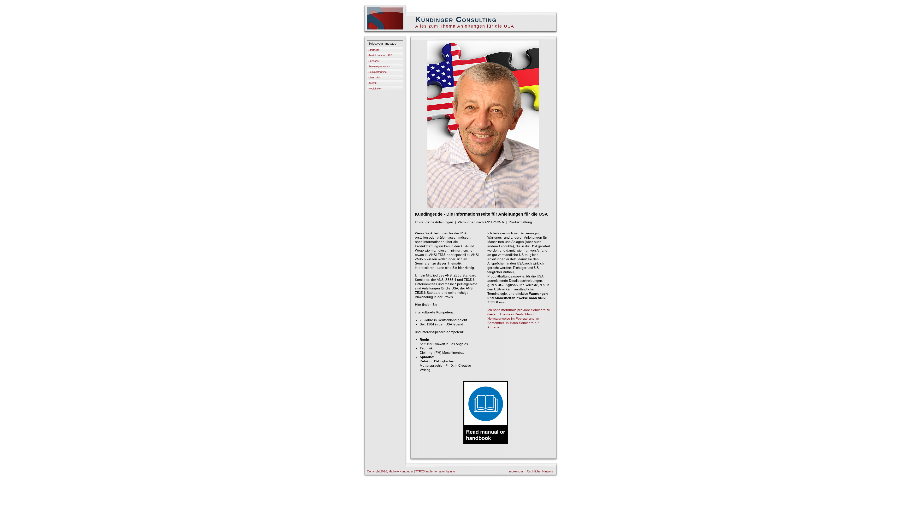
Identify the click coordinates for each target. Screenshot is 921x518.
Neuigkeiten (375, 88)
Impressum (515, 471)
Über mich (374, 77)
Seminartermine (377, 72)
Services (373, 60)
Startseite (373, 49)
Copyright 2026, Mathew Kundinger (390, 471)
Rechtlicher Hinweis (540, 471)
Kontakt (372, 83)
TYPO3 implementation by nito (435, 471)
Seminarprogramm (379, 66)
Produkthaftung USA (380, 55)
